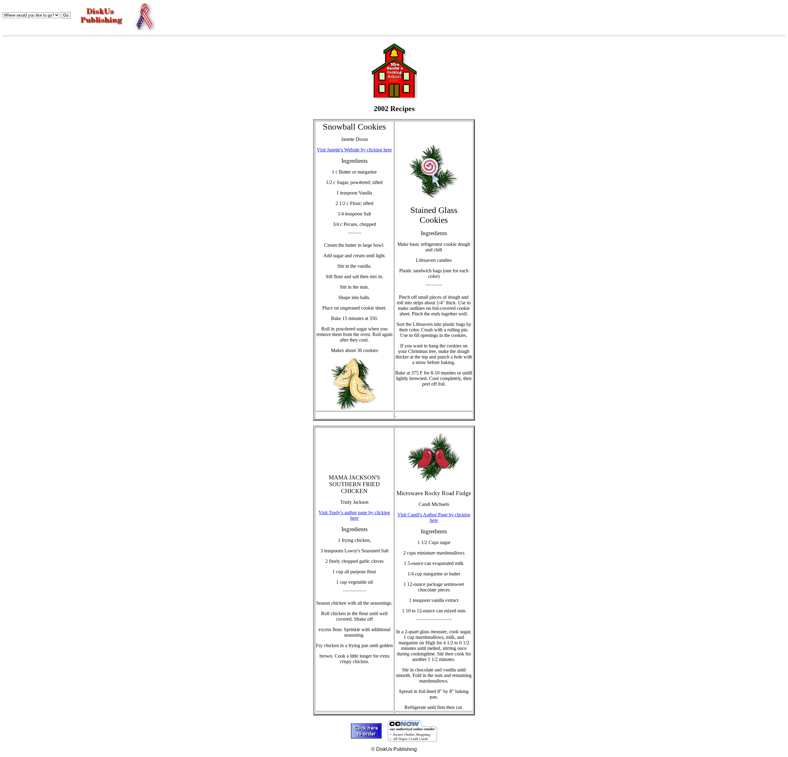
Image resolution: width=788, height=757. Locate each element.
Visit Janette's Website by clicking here (354, 149)
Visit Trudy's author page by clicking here (354, 515)
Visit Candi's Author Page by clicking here (433, 517)
